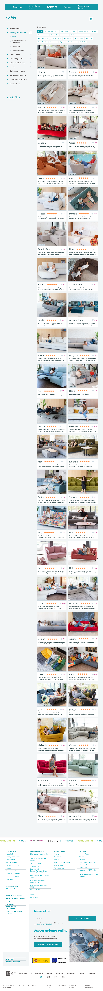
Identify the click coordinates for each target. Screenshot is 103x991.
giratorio (65, 35)
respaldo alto (43, 42)
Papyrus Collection (37, 863)
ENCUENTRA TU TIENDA (15, 898)
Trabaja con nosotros (11, 908)
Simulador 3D (11, 888)
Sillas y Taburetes (17, 63)
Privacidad (62, 985)
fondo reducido (43, 38)
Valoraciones (59, 868)
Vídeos (56, 860)
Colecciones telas (17, 71)
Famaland (34, 897)
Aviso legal (49, 986)
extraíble (83, 42)
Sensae (32, 895)
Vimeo (49, 973)
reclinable (55, 35)
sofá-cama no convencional (80, 35)
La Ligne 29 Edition (37, 866)
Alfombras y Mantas (18, 80)
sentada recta (56, 38)
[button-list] (95, 19)
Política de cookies (73, 986)
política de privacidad (44, 924)
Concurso (57, 854)
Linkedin (91, 973)
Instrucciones (59, 865)
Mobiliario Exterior (18, 75)
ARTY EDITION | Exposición (36, 891)
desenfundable (72, 42)
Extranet (10, 959)
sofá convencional (52, 31)
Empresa (67, 7)
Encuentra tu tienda (83, 7)
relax (74, 31)
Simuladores (12, 886)
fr (55, 977)
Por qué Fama (83, 854)
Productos (17, 7)
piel (62, 42)
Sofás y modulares (18, 33)
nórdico (89, 38)
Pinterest (71, 973)
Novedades (15, 28)
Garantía (57, 857)
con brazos (68, 38)
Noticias (10, 904)
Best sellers (15, 84)
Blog (8, 901)
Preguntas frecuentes (62, 862)
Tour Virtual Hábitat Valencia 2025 (37, 881)
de (63, 977)
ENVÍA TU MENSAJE (48, 944)
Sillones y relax (16, 59)
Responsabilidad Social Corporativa (87, 863)
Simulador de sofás (34, 7)
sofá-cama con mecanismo (88, 31)
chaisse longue (43, 35)
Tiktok (81, 973)
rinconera (54, 42)
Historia (81, 857)
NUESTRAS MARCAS (14, 896)
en (48, 977)
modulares (65, 31)
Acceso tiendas (13, 962)
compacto (79, 38)
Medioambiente (84, 867)
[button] (95, 7)
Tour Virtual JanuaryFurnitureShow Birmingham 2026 (38, 871)
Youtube (39, 973)
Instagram (59, 973)
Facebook (23, 973)
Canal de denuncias (89, 986)
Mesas (12, 67)
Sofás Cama (15, 55)
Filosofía (81, 860)
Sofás (11, 18)
